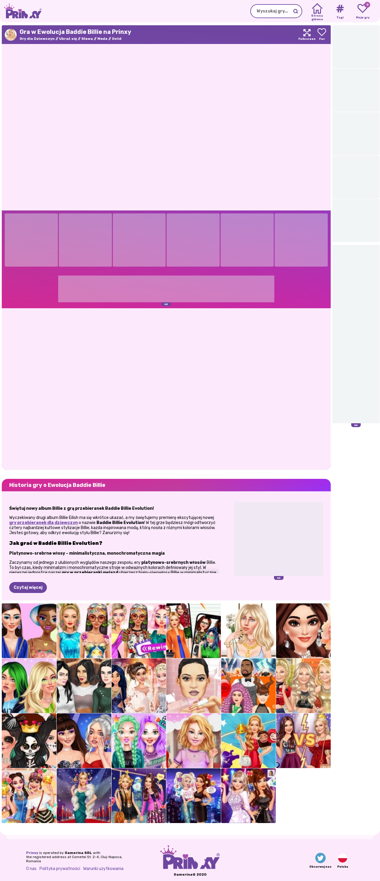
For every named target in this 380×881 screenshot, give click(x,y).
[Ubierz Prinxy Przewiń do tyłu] (139, 630)
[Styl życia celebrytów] (139, 740)
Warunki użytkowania (103, 868)
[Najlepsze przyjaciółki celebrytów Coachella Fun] (29, 795)
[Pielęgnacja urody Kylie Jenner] (193, 685)
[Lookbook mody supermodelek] (303, 685)
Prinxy (32, 853)
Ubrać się (68, 39)
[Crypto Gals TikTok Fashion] (29, 630)
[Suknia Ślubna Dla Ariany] (139, 685)
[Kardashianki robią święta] (84, 685)
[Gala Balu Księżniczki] (248, 740)
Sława (87, 39)
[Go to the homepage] (21, 11)
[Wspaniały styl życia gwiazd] (84, 795)
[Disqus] (166, 388)
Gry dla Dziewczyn (37, 39)
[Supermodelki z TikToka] (84, 630)
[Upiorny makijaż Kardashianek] (29, 740)
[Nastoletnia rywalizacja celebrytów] (84, 740)
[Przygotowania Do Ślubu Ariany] (303, 630)
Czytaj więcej (28, 587)
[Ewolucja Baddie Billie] (248, 630)
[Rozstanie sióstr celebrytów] (303, 740)
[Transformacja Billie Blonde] (29, 685)
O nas (31, 868)
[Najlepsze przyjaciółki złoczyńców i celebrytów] (193, 795)
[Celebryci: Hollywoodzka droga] (248, 795)
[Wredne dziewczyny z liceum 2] (193, 630)
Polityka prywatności (59, 868)
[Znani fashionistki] (139, 795)
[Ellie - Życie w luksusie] (193, 740)
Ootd (116, 39)
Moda (102, 39)
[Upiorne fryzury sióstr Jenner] (248, 685)
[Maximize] (307, 34)
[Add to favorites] (321, 34)
